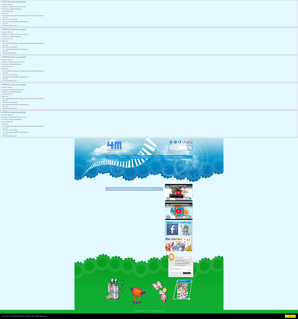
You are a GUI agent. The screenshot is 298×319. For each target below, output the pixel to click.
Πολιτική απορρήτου (139, 310)
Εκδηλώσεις (146, 157)
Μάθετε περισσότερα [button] (41, 316)
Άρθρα (166, 157)
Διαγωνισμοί (178, 157)
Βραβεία (122, 157)
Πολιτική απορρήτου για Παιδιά (155, 310)
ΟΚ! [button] (290, 316)
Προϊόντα (133, 157)
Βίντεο (157, 157)
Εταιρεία (111, 157)
